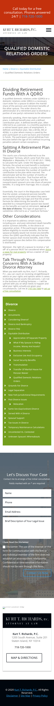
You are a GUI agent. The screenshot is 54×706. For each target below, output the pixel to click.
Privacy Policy (40, 695)
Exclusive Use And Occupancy (27, 355)
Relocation (18, 404)
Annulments (14, 315)
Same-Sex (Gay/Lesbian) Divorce (23, 408)
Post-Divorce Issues (17, 399)
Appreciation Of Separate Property (30, 338)
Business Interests (22, 350)
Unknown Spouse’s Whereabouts (24, 436)
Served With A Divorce (19, 413)
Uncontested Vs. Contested (21, 432)
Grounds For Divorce (18, 385)
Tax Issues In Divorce (18, 422)
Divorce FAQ (14, 328)
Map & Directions (24, 658)
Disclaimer (12, 695)
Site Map (25, 695)
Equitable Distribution (19, 333)
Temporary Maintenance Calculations (26, 427)
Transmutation (20, 364)
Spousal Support (16, 418)
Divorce (12, 310)
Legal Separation (16, 390)
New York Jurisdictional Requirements (26, 394)
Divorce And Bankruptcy (20, 324)
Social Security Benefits (24, 360)
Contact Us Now (37, 573)
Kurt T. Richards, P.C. (25, 689)
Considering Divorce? (18, 319)
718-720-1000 (32, 16)
